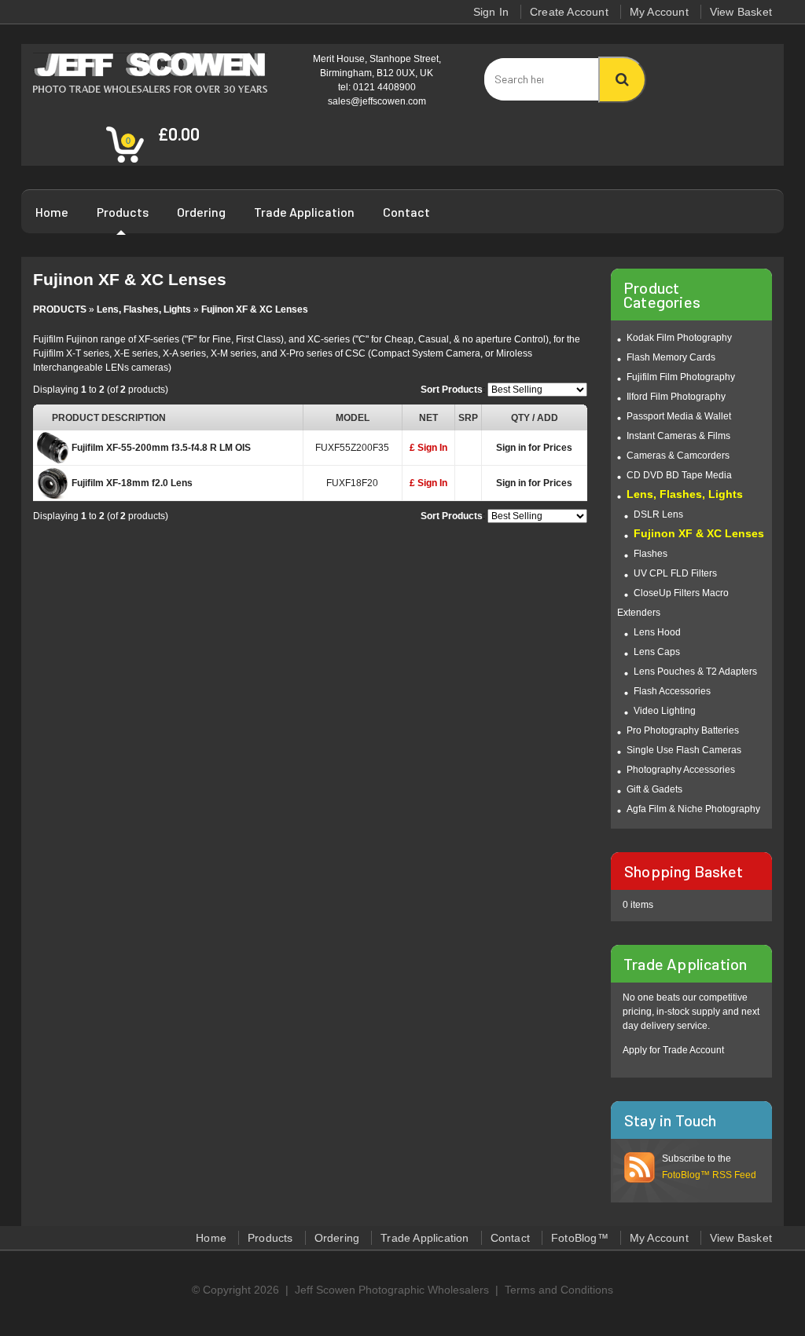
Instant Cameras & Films (678, 435)
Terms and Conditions (559, 1289)
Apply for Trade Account (673, 1050)
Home (51, 211)
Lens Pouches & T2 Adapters (695, 671)
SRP (468, 417)
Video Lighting (665, 710)
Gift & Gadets (654, 789)
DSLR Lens (658, 514)
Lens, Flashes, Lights (144, 309)
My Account (659, 11)
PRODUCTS (59, 309)
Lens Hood (657, 632)
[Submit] (622, 80)
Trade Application (304, 211)
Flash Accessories (672, 691)
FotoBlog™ (579, 1238)
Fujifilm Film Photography (681, 377)
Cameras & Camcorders (678, 455)
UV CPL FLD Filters (675, 573)
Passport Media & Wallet (679, 416)
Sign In (491, 11)
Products (123, 211)
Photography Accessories (681, 769)
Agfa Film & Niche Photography (693, 808)
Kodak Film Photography (679, 337)
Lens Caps (657, 651)
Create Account (569, 11)
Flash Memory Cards (671, 357)
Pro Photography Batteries (683, 730)
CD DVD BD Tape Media (679, 475)
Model (352, 417)
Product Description (109, 417)
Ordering (201, 211)
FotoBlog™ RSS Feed (709, 1174)
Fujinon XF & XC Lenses (254, 309)
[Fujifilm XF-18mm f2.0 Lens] (52, 486)
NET (428, 417)
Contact (406, 211)
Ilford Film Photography (676, 396)
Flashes (650, 553)
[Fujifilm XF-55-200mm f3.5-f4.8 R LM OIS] (52, 450)
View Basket (741, 11)
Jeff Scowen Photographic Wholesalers (392, 1289)
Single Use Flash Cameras (684, 750)
